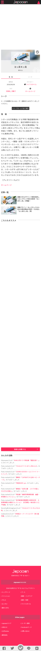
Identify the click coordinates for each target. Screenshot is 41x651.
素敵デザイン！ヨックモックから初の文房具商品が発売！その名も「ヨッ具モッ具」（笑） (28, 209)
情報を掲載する (20, 449)
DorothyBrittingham (8, 508)
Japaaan (20, 2)
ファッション (6, 596)
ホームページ (30, 91)
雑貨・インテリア (26, 596)
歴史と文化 (5, 608)
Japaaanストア (6, 623)
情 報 (11, 77)
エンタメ (4, 604)
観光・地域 (24, 600)
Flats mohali (5, 466)
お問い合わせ (25, 631)
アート (23, 592)
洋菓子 (13, 91)
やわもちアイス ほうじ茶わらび (26, 466)
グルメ (4, 600)
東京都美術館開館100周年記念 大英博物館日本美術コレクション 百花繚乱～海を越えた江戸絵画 (20, 502)
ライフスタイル (31, 84)
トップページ (6, 592)
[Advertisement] (20, 26)
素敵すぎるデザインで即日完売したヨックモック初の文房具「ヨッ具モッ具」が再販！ (28, 199)
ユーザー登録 (25, 623)
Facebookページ (26, 627)
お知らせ (4, 627)
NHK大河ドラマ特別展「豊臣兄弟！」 (26, 460)
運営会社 (4, 635)
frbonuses (4, 460)
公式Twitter (5, 631)
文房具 (8, 91)
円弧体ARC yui (21, 483)
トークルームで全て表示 (21, 108)
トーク (30, 77)
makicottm (5, 514)
